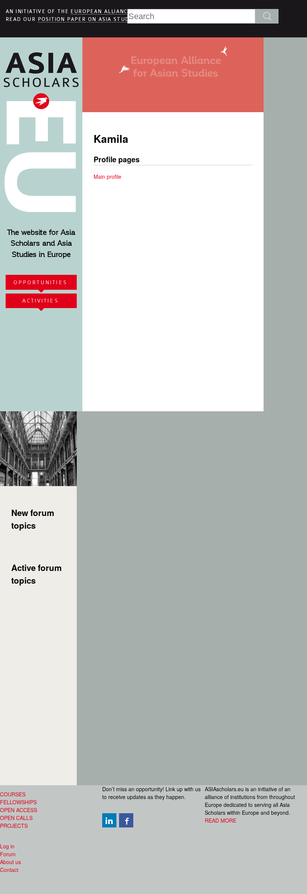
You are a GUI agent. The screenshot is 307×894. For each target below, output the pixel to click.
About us (10, 862)
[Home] (41, 207)
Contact (9, 869)
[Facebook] (127, 820)
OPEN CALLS (16, 817)
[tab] (41, 282)
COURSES (12, 794)
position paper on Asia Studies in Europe (104, 19)
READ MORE (220, 820)
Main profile (107, 176)
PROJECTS (14, 825)
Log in (7, 846)
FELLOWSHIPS (18, 802)
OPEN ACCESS (18, 810)
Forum (8, 854)
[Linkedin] (110, 820)
